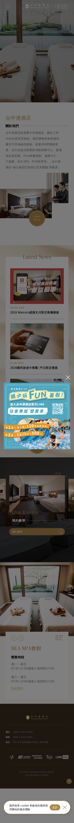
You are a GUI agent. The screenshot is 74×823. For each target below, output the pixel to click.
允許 (54, 807)
